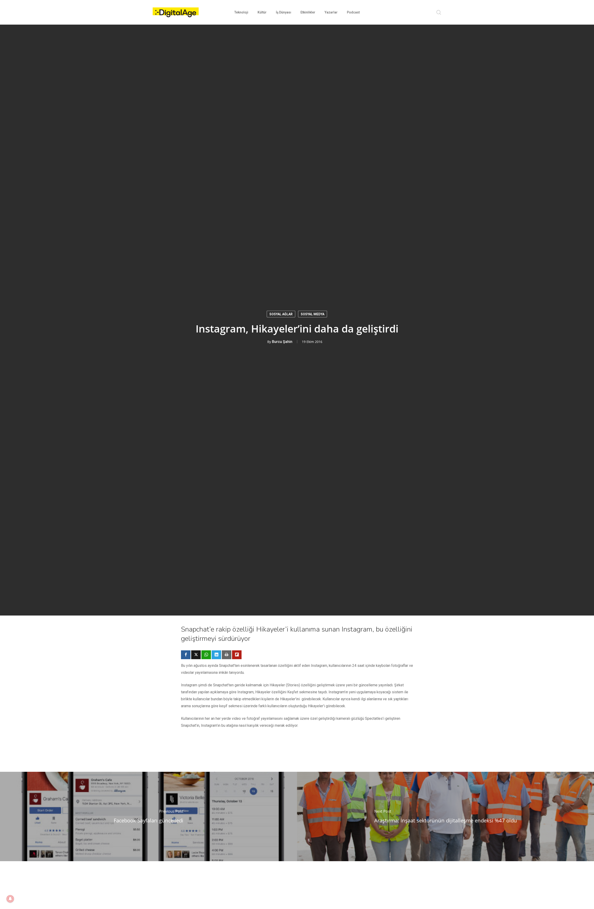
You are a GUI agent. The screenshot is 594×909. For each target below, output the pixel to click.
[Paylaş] (185, 654)
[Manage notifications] (10, 898)
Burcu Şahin (282, 341)
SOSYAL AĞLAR (281, 314)
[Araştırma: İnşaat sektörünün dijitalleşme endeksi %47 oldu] (445, 816)
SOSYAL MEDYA (312, 314)
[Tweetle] (196, 654)
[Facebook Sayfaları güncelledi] (148, 816)
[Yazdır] (226, 654)
